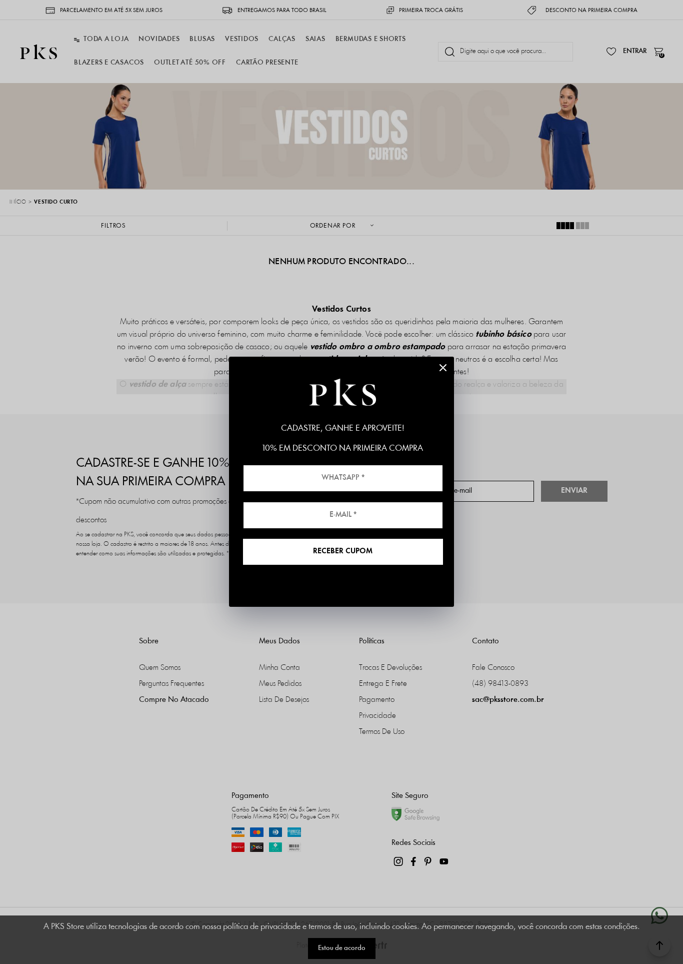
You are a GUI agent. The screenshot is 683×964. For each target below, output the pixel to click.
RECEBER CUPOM (342, 551)
